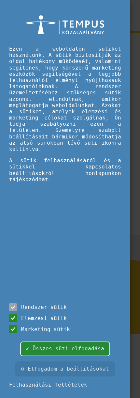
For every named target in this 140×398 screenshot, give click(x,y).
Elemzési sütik (44, 318)
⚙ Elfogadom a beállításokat (65, 369)
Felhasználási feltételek (48, 385)
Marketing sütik (45, 329)
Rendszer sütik (44, 307)
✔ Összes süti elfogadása (65, 348)
